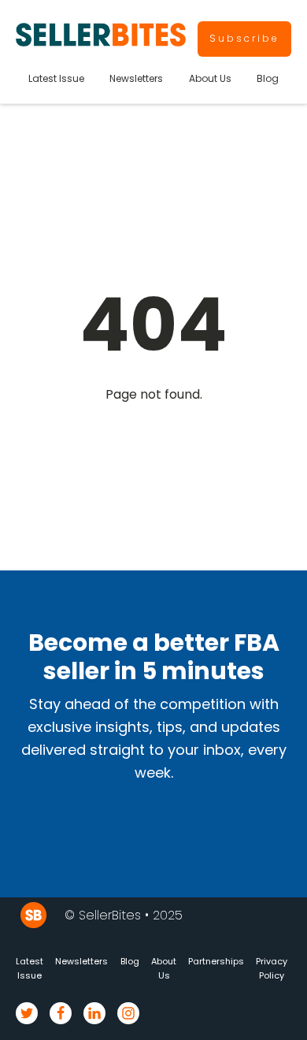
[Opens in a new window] (27, 1013)
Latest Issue (56, 78)
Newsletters (136, 78)
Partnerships (216, 961)
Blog (268, 78)
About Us (210, 78)
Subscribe (244, 38)
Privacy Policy (271, 968)
